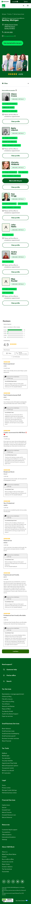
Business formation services (10, 738)
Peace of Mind (6, 709)
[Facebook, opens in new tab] (8, 881)
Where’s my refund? (8, 770)
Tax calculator (6, 758)
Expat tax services (7, 716)
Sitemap (4, 839)
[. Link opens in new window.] (7, 900)
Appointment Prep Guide (9, 763)
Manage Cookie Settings (9, 790)
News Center (6, 864)
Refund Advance (7, 817)
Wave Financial (6, 741)
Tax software (6, 704)
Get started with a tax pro (12, 43)
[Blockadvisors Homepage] (15, 1)
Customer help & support (9, 830)
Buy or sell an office (8, 859)
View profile (15, 121)
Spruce (4, 807)
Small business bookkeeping (10, 733)
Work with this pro (15, 181)
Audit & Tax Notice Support (10, 714)
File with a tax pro (7, 699)
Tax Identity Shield (7, 711)
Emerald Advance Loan (9, 815)
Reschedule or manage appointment (13, 694)
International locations (9, 837)
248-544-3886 (8, 32)
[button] (23, 5)
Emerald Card (6, 810)
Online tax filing (6, 696)
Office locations (6, 834)
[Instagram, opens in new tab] (13, 881)
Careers (4, 857)
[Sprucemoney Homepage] (26, 1)
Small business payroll (8, 736)
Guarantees (5, 871)
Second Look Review (8, 706)
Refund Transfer (7, 812)
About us (4, 852)
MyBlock (4, 753)
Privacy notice (6, 787)
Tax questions (6, 832)
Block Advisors (6, 728)
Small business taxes (8, 731)
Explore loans (6, 805)
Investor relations (7, 867)
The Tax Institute (7, 869)
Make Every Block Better (9, 854)
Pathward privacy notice (9, 792)
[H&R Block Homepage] (5, 1)
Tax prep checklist (7, 760)
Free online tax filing (8, 701)
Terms (4, 785)
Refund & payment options (10, 765)
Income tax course (7, 861)
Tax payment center (8, 768)
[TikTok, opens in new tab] (4, 881)
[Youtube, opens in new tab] (18, 881)
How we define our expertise (8, 90)
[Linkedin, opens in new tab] (22, 881)
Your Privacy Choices (20, 900)
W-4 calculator (6, 773)
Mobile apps (5, 755)
